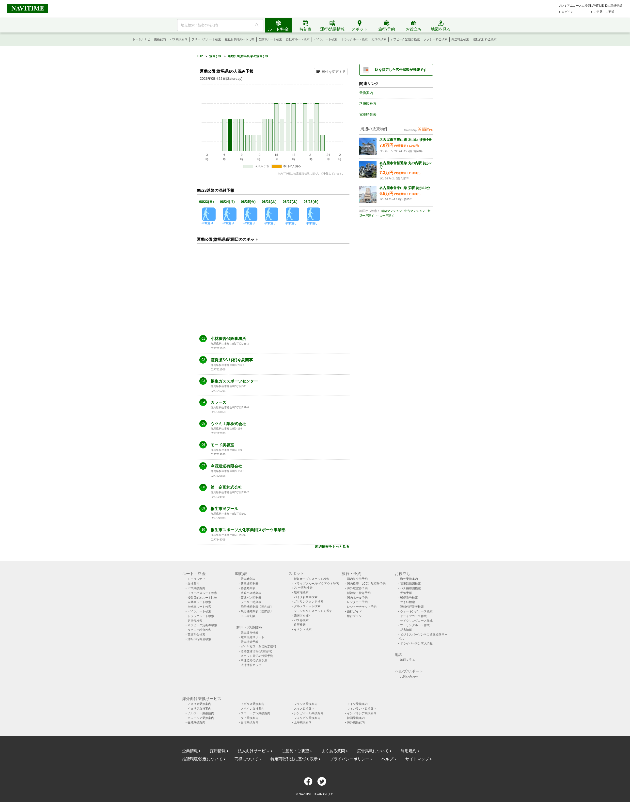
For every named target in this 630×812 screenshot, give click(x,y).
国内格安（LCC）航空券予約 (366, 583)
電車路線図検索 (410, 583)
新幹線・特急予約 (359, 593)
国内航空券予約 (357, 579)
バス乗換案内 (179, 39)
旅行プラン (354, 616)
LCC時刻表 (248, 616)
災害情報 (406, 630)
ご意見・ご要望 (604, 12)
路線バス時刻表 (251, 593)
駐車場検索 (301, 592)
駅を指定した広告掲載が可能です (401, 70)
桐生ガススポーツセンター (234, 381)
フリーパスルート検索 (206, 39)
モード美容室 (222, 445)
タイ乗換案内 (249, 718)
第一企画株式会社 (226, 487)
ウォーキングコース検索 (416, 611)
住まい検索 (407, 602)
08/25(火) (248, 202)
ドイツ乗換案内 (357, 704)
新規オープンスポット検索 (311, 579)
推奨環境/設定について (202, 759)
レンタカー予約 (357, 602)
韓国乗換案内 (356, 718)
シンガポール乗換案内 (308, 713)
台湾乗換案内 (249, 722)
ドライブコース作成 (413, 616)
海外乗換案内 (409, 579)
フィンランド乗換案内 (362, 708)
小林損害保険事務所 (228, 339)
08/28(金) (311, 202)
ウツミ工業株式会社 (228, 424)
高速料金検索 (460, 39)
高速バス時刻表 (251, 597)
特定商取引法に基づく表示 (294, 759)
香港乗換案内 (196, 722)
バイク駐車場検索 (305, 597)
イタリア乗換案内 (199, 708)
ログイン (567, 12)
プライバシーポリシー (349, 759)
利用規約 (408, 751)
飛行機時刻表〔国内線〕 (257, 606)
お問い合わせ (409, 676)
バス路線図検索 (410, 588)
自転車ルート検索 (298, 39)
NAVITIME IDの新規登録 (606, 5)
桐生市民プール (224, 509)
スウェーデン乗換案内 (255, 713)
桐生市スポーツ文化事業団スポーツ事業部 (248, 530)
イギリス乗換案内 (252, 704)
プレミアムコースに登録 (574, 5)
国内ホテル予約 (357, 597)
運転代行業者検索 (412, 606)
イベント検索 (303, 629)
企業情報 (190, 751)
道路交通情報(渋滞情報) (256, 651)
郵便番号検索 (409, 597)
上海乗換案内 (303, 722)
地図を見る (407, 660)
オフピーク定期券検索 (405, 39)
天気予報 (406, 593)
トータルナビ (141, 39)
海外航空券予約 (357, 588)
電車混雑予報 (249, 642)
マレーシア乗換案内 (201, 718)
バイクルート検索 (325, 39)
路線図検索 (368, 104)
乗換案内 (160, 39)
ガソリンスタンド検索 (308, 601)
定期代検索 (379, 39)
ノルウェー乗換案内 (201, 713)
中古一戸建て (385, 215)
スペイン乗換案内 (252, 708)
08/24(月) (227, 202)
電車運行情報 (249, 633)
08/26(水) (269, 202)
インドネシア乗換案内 (362, 713)
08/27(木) (290, 202)
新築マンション (391, 211)
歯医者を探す (303, 615)
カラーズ (218, 402)
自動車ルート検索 (270, 39)
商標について (246, 759)
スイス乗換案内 (304, 708)
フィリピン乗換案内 (307, 718)
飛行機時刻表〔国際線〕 (257, 611)
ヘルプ (387, 759)
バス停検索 (301, 620)
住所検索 (300, 624)
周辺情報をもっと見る (332, 546)
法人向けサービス (253, 751)
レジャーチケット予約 (362, 606)
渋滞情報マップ (251, 665)
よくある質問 (333, 751)
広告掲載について (373, 751)
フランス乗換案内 (305, 704)
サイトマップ (417, 759)
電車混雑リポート (252, 637)
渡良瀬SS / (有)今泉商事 (232, 360)
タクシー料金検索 (435, 39)
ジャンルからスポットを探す (313, 611)
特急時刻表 (248, 588)
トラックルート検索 (354, 39)
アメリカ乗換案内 (199, 704)
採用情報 (218, 751)
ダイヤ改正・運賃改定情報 (258, 646)
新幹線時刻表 (249, 583)
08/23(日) (206, 202)
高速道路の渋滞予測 (254, 660)
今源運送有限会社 (226, 466)
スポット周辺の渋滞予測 (257, 656)
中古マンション (414, 211)
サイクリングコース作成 (416, 620)
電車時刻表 (368, 114)
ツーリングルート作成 (415, 625)
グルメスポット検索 (307, 606)
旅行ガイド (354, 611)
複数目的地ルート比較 (239, 39)
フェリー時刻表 (251, 602)
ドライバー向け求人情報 (416, 643)
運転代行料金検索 (485, 39)
